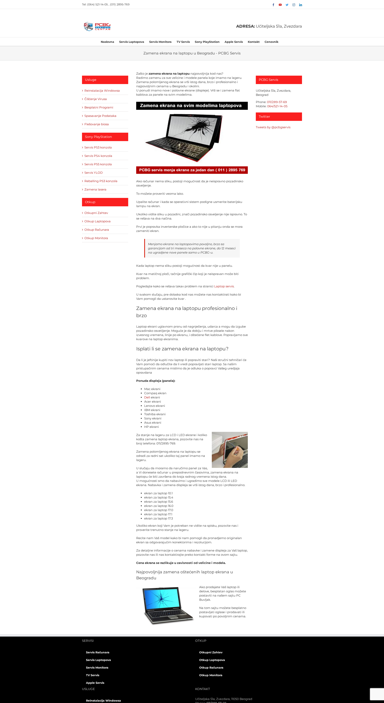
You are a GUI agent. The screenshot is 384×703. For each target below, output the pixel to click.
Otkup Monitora (96, 238)
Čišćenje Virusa (95, 99)
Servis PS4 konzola (98, 156)
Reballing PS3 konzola (100, 181)
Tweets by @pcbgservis (273, 127)
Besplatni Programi (98, 107)
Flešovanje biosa (96, 124)
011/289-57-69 (277, 102)
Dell (147, 397)
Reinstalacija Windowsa (102, 90)
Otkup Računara (96, 230)
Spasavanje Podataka (100, 116)
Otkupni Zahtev (96, 213)
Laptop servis (224, 286)
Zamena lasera (95, 189)
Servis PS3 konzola (98, 147)
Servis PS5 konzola (98, 164)
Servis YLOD (93, 172)
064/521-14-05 (277, 106)
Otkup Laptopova (97, 221)
